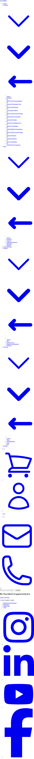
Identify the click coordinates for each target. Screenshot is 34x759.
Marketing (9, 243)
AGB (4, 607)
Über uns (5, 347)
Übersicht (9, 98)
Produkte (5, 5)
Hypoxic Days (10, 342)
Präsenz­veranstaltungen (13, 344)
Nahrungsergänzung (12, 242)
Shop (4, 146)
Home (5, 3)
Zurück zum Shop (4, 597)
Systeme (9, 240)
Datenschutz (6, 606)
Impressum (6, 604)
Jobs (8, 444)
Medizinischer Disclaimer (10, 603)
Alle (8, 341)
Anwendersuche (7, 246)
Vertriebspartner (11, 441)
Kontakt (5, 446)
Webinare (9, 345)
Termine (5, 248)
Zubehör (9, 245)
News (8, 443)
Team (8, 440)
